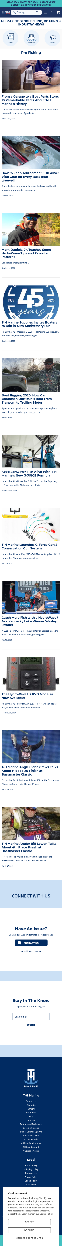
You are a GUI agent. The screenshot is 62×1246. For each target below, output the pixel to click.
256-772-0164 (34, 951)
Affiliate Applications (31, 1143)
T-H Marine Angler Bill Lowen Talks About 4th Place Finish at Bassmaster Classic (29, 848)
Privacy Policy (31, 1176)
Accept (29, 1222)
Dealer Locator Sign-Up (31, 1131)
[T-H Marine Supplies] (6, 12)
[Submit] (37, 12)
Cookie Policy (46, 1213)
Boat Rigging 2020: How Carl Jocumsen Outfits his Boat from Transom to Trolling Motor (27, 399)
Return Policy (31, 1165)
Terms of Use (31, 1173)
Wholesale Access (31, 1150)
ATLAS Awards (31, 1139)
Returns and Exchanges (31, 1124)
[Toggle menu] (45, 12)
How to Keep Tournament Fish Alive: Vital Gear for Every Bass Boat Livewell (30, 177)
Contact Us (31, 1101)
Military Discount (31, 1147)
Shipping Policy (31, 1169)
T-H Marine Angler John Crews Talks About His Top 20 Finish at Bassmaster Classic (30, 771)
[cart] (58, 12)
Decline (29, 1230)
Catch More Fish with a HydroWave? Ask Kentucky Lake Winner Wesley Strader (30, 621)
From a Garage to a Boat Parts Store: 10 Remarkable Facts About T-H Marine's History (30, 100)
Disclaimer (31, 1184)
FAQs (31, 1116)
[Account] (51, 12)
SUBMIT (31, 1025)
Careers (31, 1108)
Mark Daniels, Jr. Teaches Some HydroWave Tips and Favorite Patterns (26, 254)
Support (31, 1120)
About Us (31, 1105)
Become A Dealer (31, 1127)
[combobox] (26, 12)
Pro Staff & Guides (31, 1135)
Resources (31, 1112)
